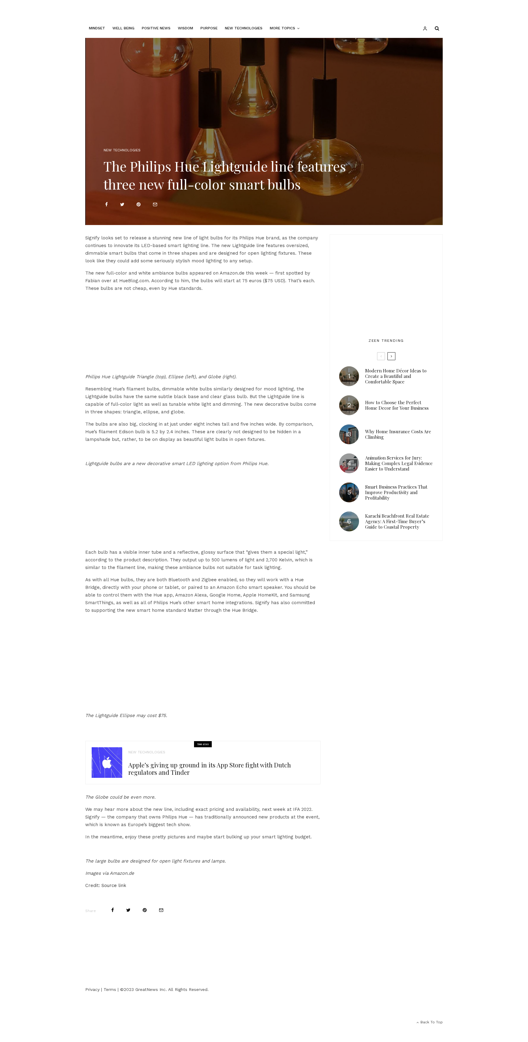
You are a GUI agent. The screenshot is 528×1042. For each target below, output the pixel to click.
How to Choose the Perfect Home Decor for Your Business (397, 405)
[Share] (106, 204)
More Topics (282, 28)
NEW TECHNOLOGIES (243, 28)
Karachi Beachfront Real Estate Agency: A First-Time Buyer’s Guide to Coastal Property (397, 521)
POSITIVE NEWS (156, 28)
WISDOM (185, 28)
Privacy (92, 989)
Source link (113, 885)
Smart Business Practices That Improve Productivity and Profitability (396, 492)
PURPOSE (209, 28)
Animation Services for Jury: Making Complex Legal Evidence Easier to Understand (399, 463)
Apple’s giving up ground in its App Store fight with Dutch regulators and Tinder (209, 768)
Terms (110, 989)
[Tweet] (122, 204)
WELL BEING (123, 28)
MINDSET (97, 28)
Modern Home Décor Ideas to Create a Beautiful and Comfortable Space (396, 376)
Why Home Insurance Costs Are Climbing (398, 434)
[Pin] (139, 204)
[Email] (155, 204)
